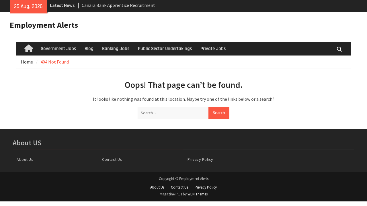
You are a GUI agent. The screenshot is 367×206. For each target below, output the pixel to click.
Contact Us (112, 159)
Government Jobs (58, 48)
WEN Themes (198, 194)
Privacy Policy (200, 159)
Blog (89, 48)
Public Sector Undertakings (165, 48)
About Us (25, 159)
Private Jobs (213, 48)
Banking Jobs (115, 48)
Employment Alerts (44, 25)
